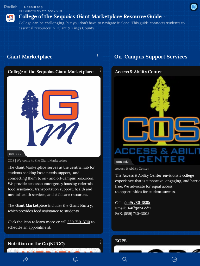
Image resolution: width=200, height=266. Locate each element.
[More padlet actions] (174, 259)
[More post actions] (97, 72)
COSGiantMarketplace (36, 11)
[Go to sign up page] (194, 7)
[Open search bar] (125, 259)
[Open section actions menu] (97, 55)
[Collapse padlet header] (165, 16)
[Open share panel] (26, 259)
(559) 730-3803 (136, 213)
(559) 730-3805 (137, 202)
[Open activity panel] (75, 259)
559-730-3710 (78, 222)
